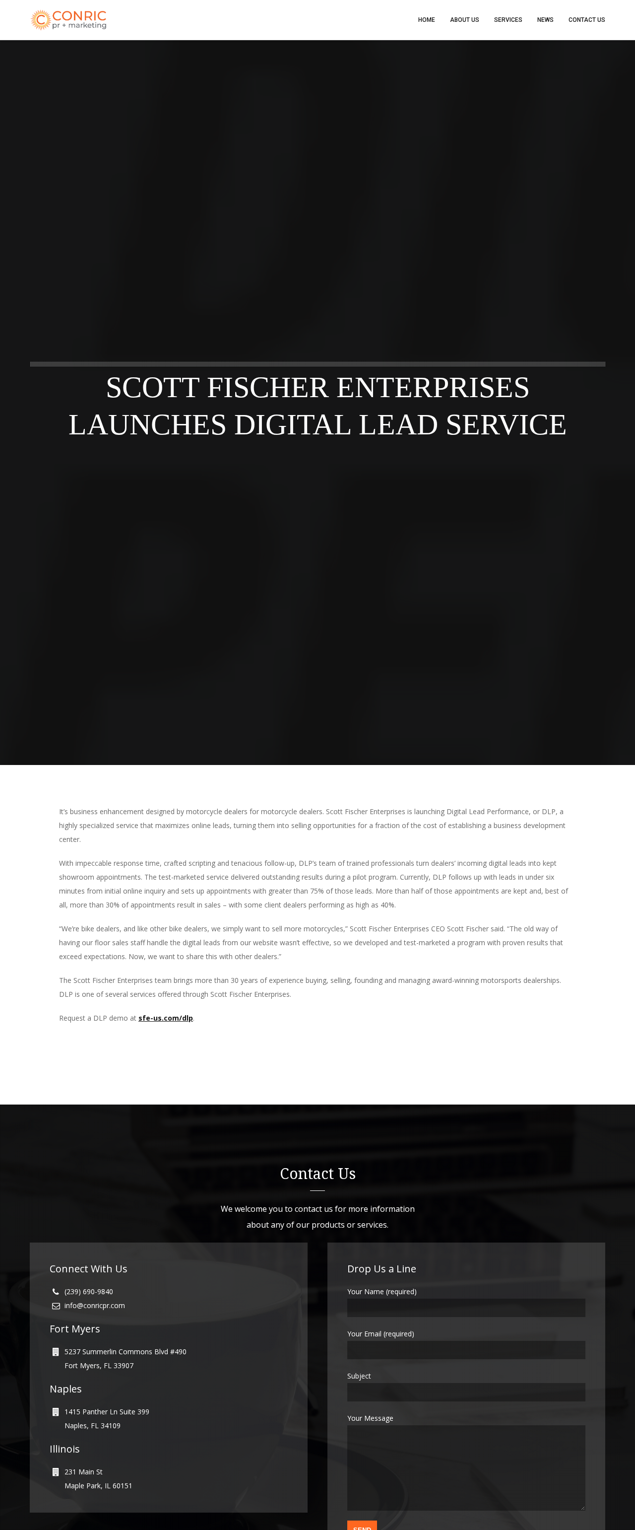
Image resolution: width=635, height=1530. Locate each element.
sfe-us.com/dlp (165, 1018)
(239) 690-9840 (88, 1291)
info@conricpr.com (94, 1305)
